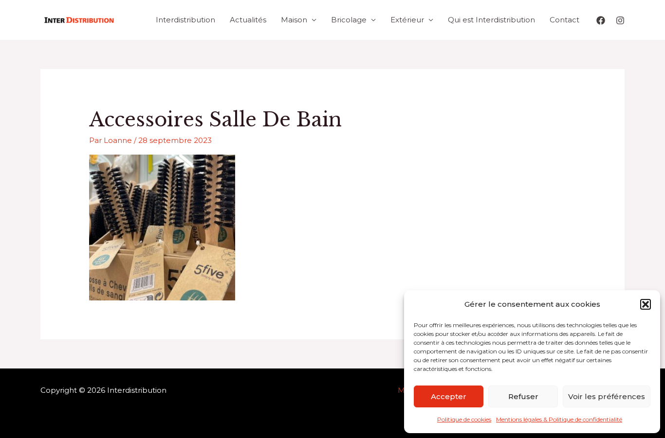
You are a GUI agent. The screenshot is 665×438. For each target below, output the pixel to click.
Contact (564, 19)
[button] (645, 304)
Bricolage (349, 19)
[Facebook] (600, 20)
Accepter (448, 396)
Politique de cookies (464, 419)
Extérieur (407, 19)
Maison (294, 19)
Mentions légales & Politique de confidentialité (559, 419)
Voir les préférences (606, 396)
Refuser (523, 396)
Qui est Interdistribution (491, 19)
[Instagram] (620, 20)
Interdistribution (185, 19)
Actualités (248, 19)
